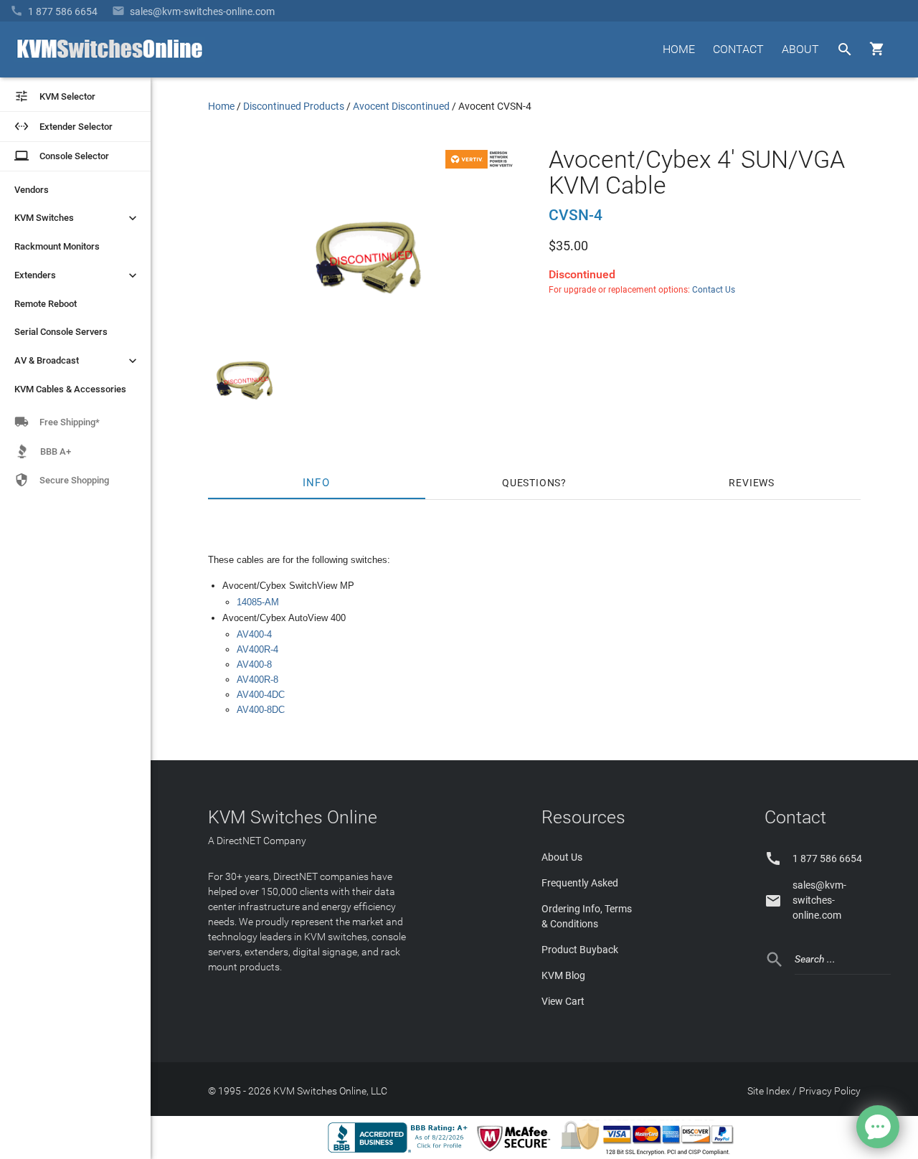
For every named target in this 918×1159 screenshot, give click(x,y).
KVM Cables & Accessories (70, 389)
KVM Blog (563, 975)
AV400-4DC (261, 694)
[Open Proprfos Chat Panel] (877, 1126)
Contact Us (713, 290)
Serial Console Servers (61, 331)
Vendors (31, 189)
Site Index (768, 1091)
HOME (679, 49)
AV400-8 (254, 664)
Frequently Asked (579, 883)
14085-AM (258, 602)
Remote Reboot (45, 303)
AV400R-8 (257, 679)
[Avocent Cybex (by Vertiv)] (481, 165)
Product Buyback (579, 949)
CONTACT (738, 49)
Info (317, 482)
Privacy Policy (830, 1091)
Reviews (752, 482)
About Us (561, 857)
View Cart (563, 1001)
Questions (531, 482)
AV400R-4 (257, 649)
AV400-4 (254, 634)
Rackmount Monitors (57, 246)
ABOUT (800, 49)
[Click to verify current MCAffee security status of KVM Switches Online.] (516, 1152)
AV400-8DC (261, 709)
